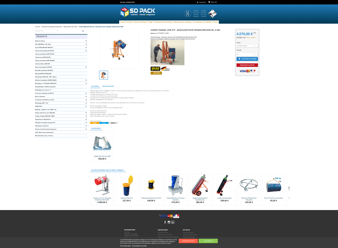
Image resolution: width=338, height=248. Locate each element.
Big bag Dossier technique (182, 22)
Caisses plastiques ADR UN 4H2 (44, 54)
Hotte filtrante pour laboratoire (44, 132)
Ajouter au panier (247, 59)
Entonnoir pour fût (127, 198)
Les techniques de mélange (202, 22)
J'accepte (208, 241)
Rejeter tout (188, 241)
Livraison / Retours (188, 232)
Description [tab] (95, 86)
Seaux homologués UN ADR (43, 67)
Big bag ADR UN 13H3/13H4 (43, 73)
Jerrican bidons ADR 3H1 (42, 64)
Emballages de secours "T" (43, 90)
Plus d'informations (125, 245)
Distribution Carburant (42, 126)
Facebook (165, 222)
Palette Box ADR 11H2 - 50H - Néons (46, 77)
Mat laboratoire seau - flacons (44, 135)
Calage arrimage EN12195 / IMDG (45, 116)
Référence (154, 33)
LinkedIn (173, 222)
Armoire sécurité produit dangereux (46, 129)
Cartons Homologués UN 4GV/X (44, 50)
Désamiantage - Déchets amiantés (45, 86)
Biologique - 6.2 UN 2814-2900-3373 (45, 83)
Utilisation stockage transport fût (45, 122)
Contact (215, 22)
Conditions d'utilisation (189, 237)
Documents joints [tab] (108, 86)
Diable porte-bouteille (224, 198)
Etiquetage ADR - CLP (41, 103)
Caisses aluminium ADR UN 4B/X (45, 60)
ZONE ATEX (38, 106)
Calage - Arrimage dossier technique (160, 22)
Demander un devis (247, 65)
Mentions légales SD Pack (190, 234)
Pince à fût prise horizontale (273, 198)
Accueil (122, 22)
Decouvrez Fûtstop (140, 22)
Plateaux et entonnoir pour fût (151, 198)
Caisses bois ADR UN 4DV (43, 57)
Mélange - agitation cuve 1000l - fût (45, 109)
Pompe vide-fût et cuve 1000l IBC (45, 112)
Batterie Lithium (40, 41)
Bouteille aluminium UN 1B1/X (44, 70)
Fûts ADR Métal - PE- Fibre (43, 44)
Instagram (169, 222)
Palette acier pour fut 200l (102, 156)
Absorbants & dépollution (43, 119)
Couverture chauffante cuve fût (44, 99)
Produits (129, 22)
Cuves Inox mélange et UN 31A (44, 93)
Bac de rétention (40, 96)
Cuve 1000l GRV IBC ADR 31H (44, 47)
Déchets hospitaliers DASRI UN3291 (46, 80)
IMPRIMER (156, 73)
